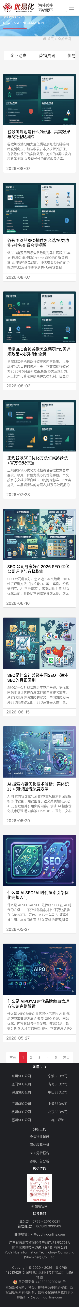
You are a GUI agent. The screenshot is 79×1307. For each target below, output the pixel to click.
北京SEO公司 (57, 1112)
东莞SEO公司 (21, 1076)
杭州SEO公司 (21, 1112)
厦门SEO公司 (21, 1084)
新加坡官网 (39, 1206)
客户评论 (57, 1120)
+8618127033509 (47, 1226)
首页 (13, 1057)
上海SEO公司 (57, 1104)
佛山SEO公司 (21, 1092)
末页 (66, 1057)
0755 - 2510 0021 (46, 1221)
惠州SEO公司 (21, 1120)
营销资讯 (47, 55)
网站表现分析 (39, 1145)
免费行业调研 (39, 1137)
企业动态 (18, 55)
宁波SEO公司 (57, 1076)
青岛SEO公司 (57, 1084)
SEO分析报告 (39, 1153)
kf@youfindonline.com (48, 1234)
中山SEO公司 (57, 1092)
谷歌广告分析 (39, 1161)
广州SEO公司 (21, 1104)
